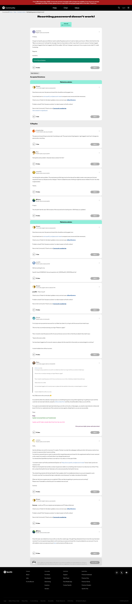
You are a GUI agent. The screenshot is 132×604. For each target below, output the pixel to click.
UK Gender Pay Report (81, 601)
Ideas (77, 8)
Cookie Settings (34, 601)
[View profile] (33, 31)
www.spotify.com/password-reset (52, 96)
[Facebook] (126, 572)
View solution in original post (40, 110)
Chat (66, 8)
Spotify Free (85, 588)
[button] (99, 32)
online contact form (60, 402)
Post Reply (95, 562)
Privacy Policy (25, 601)
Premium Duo (85, 578)
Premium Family (86, 581)
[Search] (119, 8)
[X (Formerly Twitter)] (121, 572)
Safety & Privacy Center (14, 601)
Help (55, 8)
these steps (75, 3)
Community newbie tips (59, 108)
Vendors (47, 588)
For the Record (30, 581)
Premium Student (86, 585)
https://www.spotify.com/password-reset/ (73, 462)
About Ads (43, 601)
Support (65, 574)
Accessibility (51, 601)
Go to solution (66, 25)
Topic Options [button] (34, 73)
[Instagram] (117, 572)
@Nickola (37, 368)
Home (10, 12)
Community (10, 8)
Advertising (48, 581)
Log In (123, 8)
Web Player (66, 578)
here (55, 543)
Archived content (21, 12)
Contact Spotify (67, 585)
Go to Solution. (42, 60)
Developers (48, 578)
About (27, 574)
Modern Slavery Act (60, 601)
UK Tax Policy (70, 601)
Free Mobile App (67, 581)
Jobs (27, 578)
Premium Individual (87, 574)
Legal (5, 601)
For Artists (47, 574)
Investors (47, 585)
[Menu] (128, 8)
